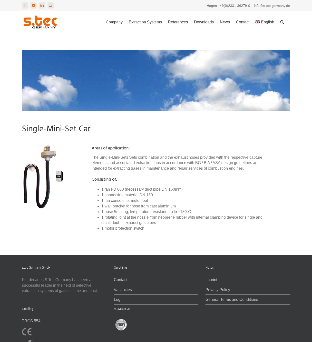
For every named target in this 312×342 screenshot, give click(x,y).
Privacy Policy (217, 290)
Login (119, 299)
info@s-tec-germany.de (272, 6)
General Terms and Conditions (231, 299)
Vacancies (123, 290)
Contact (120, 280)
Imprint (211, 280)
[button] (282, 21)
